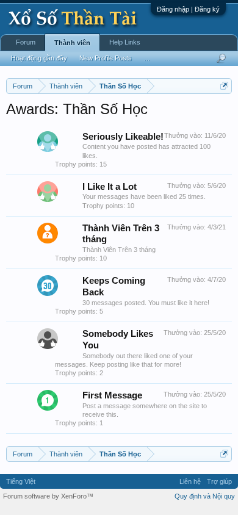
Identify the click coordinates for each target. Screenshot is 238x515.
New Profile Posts (105, 58)
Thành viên (72, 42)
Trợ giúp (219, 481)
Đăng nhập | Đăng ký (188, 9)
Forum (25, 42)
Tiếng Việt (20, 481)
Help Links (124, 42)
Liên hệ (190, 481)
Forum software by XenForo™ (48, 496)
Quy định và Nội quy (205, 496)
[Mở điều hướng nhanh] (224, 86)
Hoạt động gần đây (39, 58)
